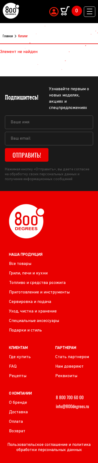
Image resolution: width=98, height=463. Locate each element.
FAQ (13, 366)
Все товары (20, 264)
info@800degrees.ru (72, 406)
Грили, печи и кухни (28, 273)
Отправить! (27, 155)
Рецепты (17, 376)
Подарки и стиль (25, 330)
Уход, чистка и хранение (33, 311)
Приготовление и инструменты (39, 292)
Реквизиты (66, 376)
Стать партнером (72, 357)
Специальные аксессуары (34, 321)
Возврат (17, 431)
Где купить (20, 357)
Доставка (18, 412)
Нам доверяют (69, 366)
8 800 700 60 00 (70, 397)
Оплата (16, 422)
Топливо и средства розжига (37, 283)
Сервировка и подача (30, 302)
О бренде (18, 403)
